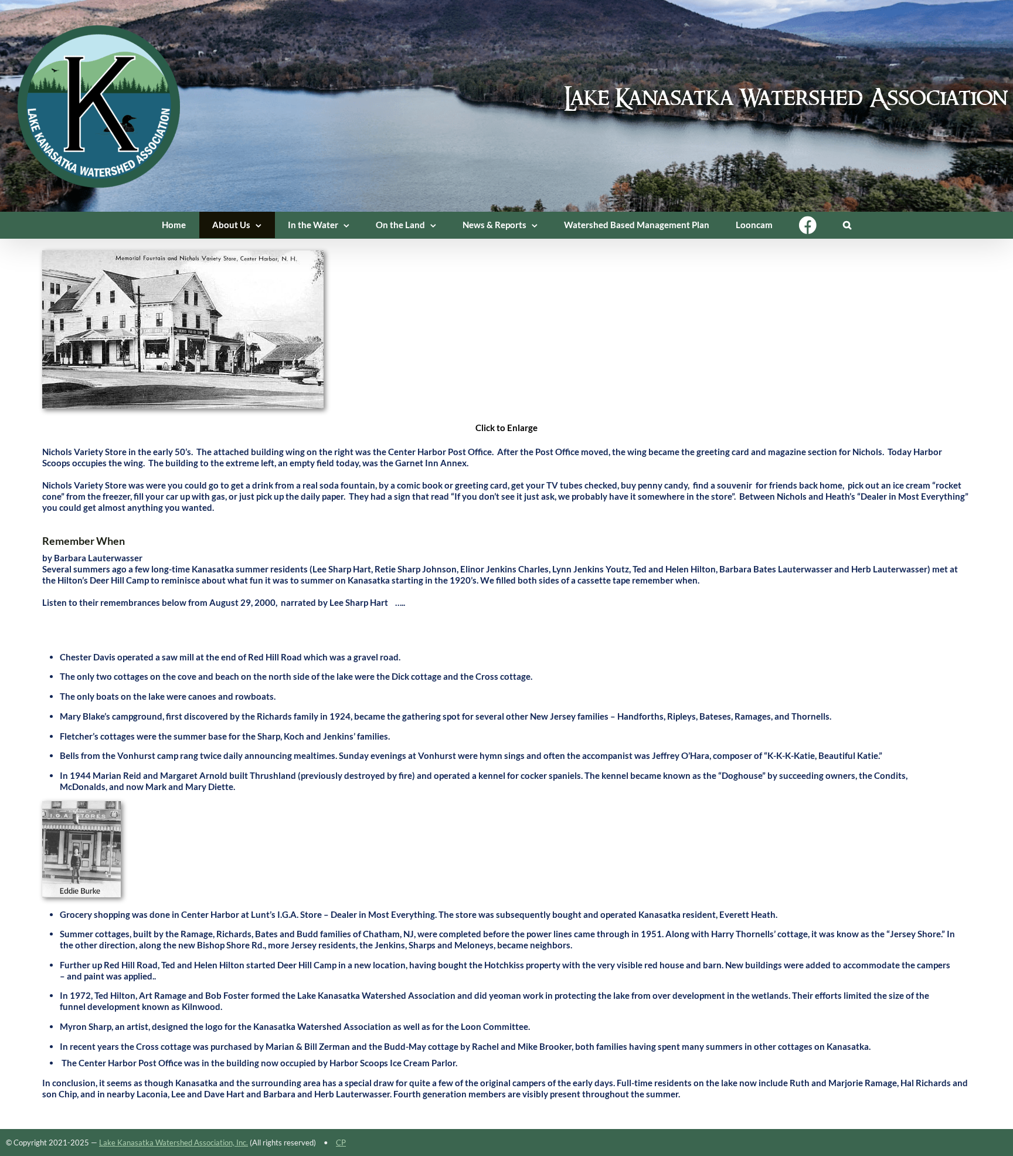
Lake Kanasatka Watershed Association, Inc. (173, 1142)
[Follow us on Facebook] (808, 225)
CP (341, 1142)
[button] (847, 225)
